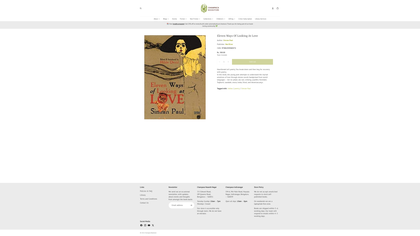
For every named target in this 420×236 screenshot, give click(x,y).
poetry (236, 88)
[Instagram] (145, 225)
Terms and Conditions (148, 199)
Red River (229, 44)
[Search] (140, 8)
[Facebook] (141, 225)
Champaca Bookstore (150, 233)
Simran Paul (228, 40)
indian (230, 88)
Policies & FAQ (146, 191)
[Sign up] (191, 205)
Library (143, 195)
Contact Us (144, 203)
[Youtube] (149, 225)
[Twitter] (153, 225)
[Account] (272, 8)
